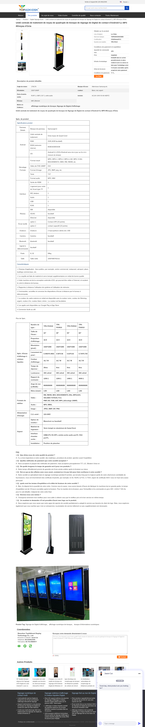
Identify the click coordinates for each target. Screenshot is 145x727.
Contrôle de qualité (79, 15)
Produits (25, 19)
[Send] (139, 723)
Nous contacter (95, 15)
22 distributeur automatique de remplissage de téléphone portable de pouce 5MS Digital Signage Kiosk (87, 684)
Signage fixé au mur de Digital (84, 693)
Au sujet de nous (47, 15)
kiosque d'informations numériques (86, 624)
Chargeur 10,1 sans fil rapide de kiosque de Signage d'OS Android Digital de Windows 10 (56, 682)
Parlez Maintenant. (112, 15)
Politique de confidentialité (26, 722)
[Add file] (100, 723)
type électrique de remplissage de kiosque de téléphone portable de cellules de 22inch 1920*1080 (72, 683)
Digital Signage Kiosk (36, 19)
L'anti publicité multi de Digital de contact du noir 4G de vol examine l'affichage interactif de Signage (28, 699)
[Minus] (139, 673)
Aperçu (18, 19)
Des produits (32, 15)
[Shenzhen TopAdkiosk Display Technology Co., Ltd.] (28, 8)
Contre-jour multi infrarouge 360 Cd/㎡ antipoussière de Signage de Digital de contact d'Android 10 (30, 711)
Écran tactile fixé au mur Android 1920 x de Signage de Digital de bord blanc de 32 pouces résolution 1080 (84, 705)
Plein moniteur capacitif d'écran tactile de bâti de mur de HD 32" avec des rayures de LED (83, 699)
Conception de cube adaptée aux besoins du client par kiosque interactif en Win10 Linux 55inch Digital (39, 683)
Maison (20, 15)
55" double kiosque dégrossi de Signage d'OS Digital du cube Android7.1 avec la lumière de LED (23, 683)
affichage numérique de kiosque (60, 624)
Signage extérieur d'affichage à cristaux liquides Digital (56, 694)
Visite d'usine (62, 15)
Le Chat (98, 76)
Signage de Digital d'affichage (36, 624)
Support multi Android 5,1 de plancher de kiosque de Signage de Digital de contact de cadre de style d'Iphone (29, 705)
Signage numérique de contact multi (26, 694)
